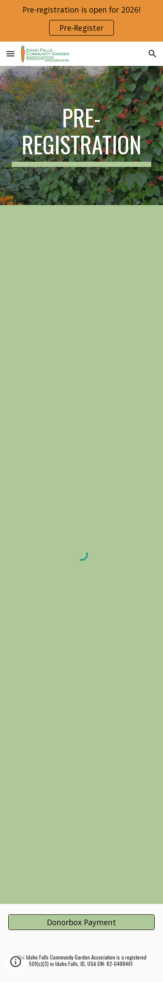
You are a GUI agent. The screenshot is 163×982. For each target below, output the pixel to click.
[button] (10, 53)
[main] (81, 135)
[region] (81, 21)
